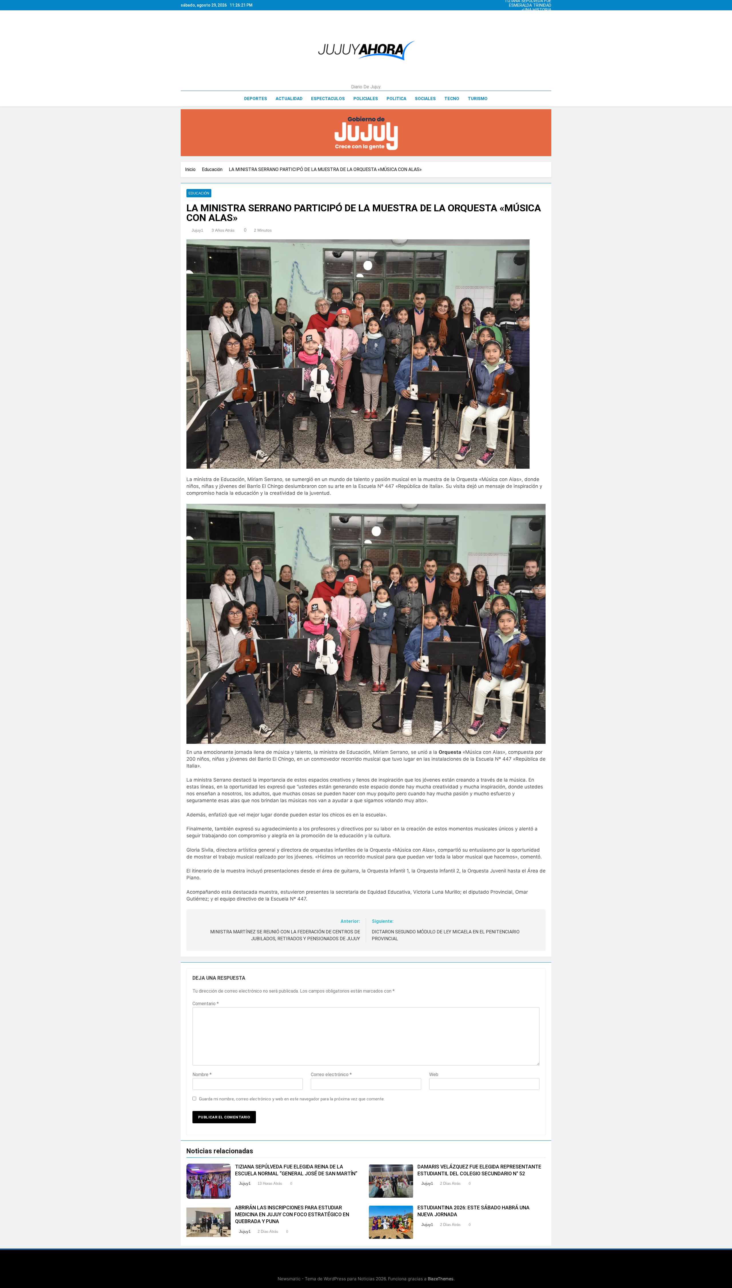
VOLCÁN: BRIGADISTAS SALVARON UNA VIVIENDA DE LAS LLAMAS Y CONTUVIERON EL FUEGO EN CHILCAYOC (530, 14)
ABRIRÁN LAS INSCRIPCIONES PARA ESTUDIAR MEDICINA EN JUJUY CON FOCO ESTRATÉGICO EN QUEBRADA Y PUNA (292, 1214)
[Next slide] (548, 4)
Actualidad (289, 98)
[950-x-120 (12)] (366, 132)
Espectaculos (328, 98)
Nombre (202, 1074)
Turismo (478, 98)
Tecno (451, 98)
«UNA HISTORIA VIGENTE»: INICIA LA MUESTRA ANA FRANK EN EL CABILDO (530, 9)
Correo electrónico (331, 1074)
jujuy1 (197, 230)
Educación (198, 193)
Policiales (365, 98)
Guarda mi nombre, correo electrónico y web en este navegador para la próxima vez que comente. (292, 1099)
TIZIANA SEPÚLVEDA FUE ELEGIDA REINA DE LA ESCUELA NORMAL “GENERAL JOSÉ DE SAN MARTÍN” (530, 19)
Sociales (425, 98)
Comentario (205, 1003)
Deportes (255, 98)
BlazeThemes (440, 1278)
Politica (396, 98)
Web (433, 1074)
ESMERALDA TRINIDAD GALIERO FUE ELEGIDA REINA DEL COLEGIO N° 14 (529, 5)
